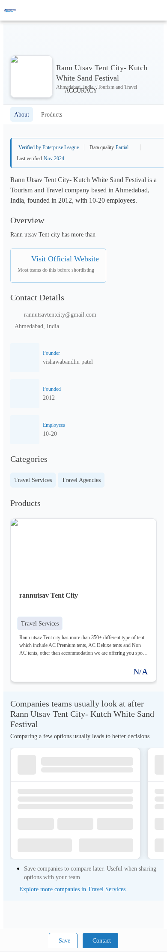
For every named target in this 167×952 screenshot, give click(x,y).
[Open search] (145, 10)
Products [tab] (51, 114)
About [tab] (21, 114)
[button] (40, 623)
